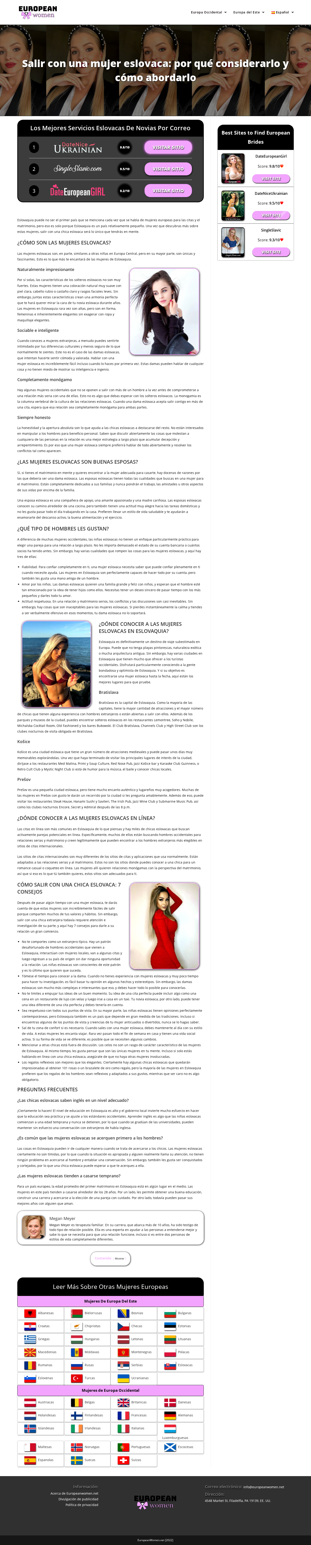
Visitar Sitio (168, 147)
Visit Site (271, 178)
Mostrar (119, 1258)
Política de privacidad (82, 1505)
